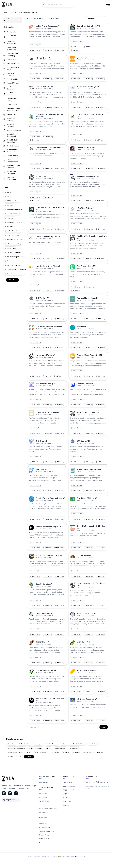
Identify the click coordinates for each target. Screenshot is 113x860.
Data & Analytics (13, 63)
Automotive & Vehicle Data (12, 43)
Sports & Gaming (13, 146)
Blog (40, 842)
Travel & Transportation (12, 161)
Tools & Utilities (12, 156)
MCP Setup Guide (69, 786)
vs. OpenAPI (43, 812)
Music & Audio (12, 105)
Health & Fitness (13, 83)
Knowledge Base (45, 827)
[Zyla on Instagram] (16, 793)
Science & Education (10, 125)
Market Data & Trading (12, 100)
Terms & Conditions (46, 831)
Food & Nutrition (13, 79)
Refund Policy (44, 839)
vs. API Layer (43, 793)
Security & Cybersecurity (12, 135)
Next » (104, 727)
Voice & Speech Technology (12, 172)
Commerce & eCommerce (11, 49)
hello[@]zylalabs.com (100, 782)
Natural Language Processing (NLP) (13, 109)
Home (5, 12)
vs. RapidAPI (43, 797)
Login (65, 794)
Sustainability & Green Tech (12, 151)
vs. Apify (42, 805)
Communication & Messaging (13, 54)
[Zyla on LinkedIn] (10, 793)
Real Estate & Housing (12, 119)
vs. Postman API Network (48, 809)
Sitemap (66, 805)
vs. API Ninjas (44, 801)
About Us (42, 823)
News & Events (12, 114)
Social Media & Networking (12, 141)
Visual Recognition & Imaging (13, 166)
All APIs (13, 12)
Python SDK (67, 801)
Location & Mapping (10, 94)
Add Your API (43, 782)
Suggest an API (68, 790)
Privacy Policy (44, 835)
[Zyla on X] (4, 793)
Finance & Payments (10, 74)
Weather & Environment (11, 178)
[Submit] (44, 4)
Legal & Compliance (11, 88)
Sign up (65, 797)
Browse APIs (67, 782)
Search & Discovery (14, 130)
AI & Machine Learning (11, 37)
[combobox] (58, 4)
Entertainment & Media (13, 68)
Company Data (12, 59)
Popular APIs (11, 32)
